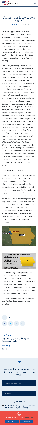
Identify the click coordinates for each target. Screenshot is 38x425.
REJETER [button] (27, 421)
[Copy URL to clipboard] (22, 323)
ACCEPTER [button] (12, 421)
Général (19, 13)
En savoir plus (28, 418)
